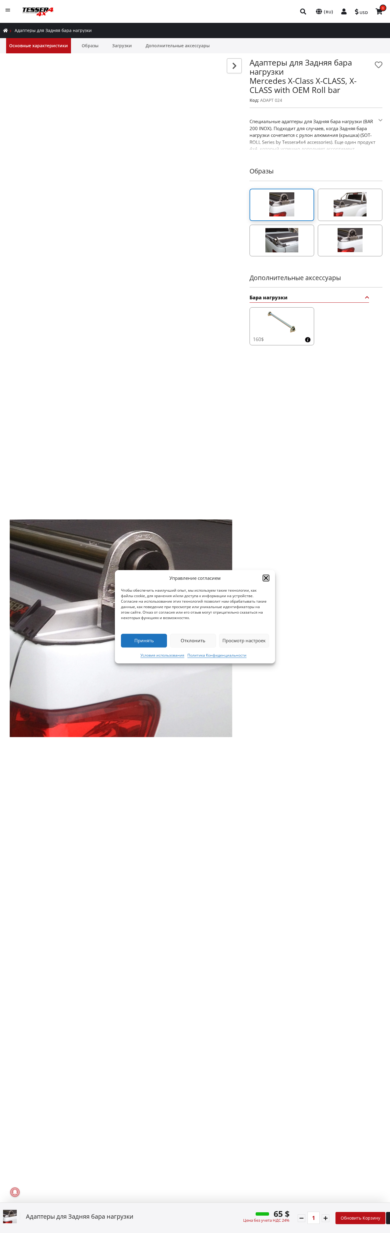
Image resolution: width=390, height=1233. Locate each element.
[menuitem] (303, 11)
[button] (266, 578)
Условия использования (162, 654)
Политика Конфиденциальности (216, 654)
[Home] (5, 30)
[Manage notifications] (15, 1192)
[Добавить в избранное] (378, 65)
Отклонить (193, 640)
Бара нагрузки (268, 298)
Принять (144, 640)
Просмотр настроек (244, 640)
